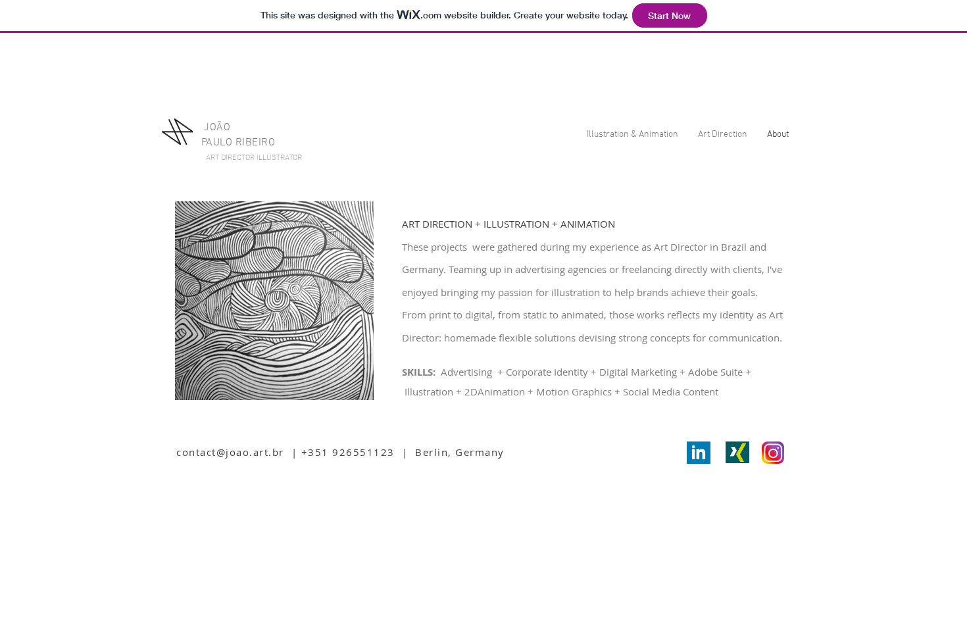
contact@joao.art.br (230, 452)
